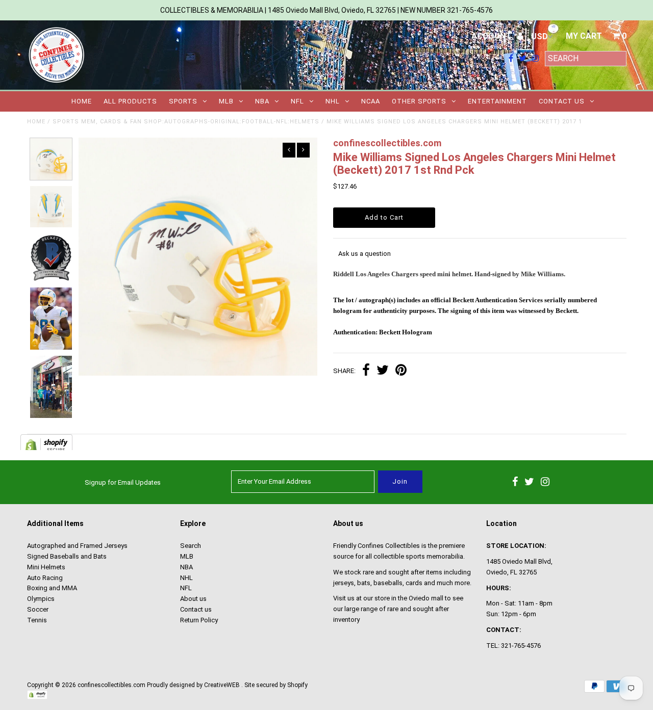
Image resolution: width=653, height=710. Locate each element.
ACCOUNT (492, 36)
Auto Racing (45, 578)
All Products (130, 101)
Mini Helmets (46, 567)
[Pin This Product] (401, 371)
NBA (262, 101)
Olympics (41, 598)
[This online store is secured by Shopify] (37, 697)
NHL (332, 101)
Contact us (562, 101)
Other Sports (419, 101)
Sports (183, 101)
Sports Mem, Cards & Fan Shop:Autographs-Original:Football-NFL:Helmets (186, 121)
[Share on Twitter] (382, 371)
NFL (297, 101)
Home (81, 101)
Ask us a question (364, 253)
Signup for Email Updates (123, 482)
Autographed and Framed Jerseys (77, 545)
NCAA (370, 101)
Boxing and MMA (52, 588)
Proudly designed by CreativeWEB (193, 685)
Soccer (37, 609)
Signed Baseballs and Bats (67, 556)
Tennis (37, 620)
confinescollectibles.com (111, 685)
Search (190, 545)
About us (193, 598)
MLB (226, 101)
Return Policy (199, 620)
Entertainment (497, 101)
